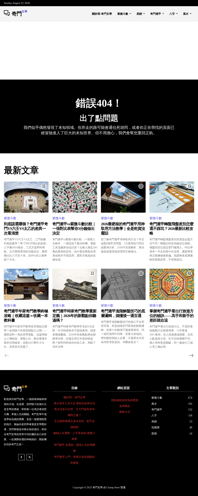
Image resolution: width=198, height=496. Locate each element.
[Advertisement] (99, 51)
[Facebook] (21, 457)
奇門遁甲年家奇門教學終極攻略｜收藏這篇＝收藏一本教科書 (26, 315)
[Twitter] (29, 457)
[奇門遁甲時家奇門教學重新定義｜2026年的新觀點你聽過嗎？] (74, 284)
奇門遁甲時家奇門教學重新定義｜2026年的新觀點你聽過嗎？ (74, 315)
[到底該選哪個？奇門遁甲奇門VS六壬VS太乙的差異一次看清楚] (26, 197)
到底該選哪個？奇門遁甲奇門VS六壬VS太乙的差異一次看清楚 (26, 228)
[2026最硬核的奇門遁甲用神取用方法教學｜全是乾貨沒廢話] (123, 197)
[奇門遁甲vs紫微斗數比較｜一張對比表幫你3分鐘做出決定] (74, 197)
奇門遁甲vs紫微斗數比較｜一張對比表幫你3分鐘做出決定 (74, 228)
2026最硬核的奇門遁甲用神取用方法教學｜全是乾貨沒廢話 (123, 228)
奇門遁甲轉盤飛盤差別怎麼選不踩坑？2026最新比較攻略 (171, 228)
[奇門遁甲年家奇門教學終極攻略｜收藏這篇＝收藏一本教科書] (26, 284)
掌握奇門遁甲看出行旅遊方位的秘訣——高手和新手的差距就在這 (171, 315)
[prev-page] (7, 355)
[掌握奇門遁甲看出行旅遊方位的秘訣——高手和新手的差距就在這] (171, 284)
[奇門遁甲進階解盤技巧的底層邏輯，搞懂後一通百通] (123, 284)
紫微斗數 (10, 218)
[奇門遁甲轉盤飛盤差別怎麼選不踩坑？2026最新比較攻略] (171, 197)
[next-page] (191, 355)
